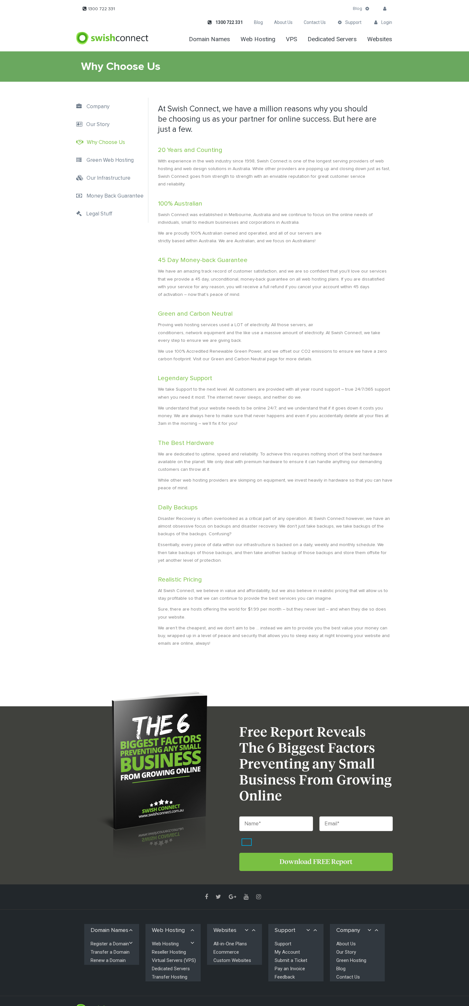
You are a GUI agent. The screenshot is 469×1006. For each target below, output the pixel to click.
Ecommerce (226, 952)
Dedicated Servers (171, 969)
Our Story (97, 124)
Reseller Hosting (169, 952)
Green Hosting (351, 960)
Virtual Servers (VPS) (174, 960)
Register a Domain (110, 944)
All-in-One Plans (230, 944)
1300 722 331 (101, 9)
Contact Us (348, 977)
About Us (346, 944)
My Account (287, 952)
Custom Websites (232, 960)
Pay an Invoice (290, 969)
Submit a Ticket (291, 960)
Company (97, 106)
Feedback (285, 977)
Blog (357, 8)
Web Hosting (165, 944)
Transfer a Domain (110, 952)
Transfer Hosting (169, 977)
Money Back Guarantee (115, 196)
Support (283, 944)
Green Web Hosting (110, 160)
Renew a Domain (108, 960)
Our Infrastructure (108, 178)
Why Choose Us (106, 142)
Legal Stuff (99, 214)
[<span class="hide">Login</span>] (384, 9)
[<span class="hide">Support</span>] (367, 9)
